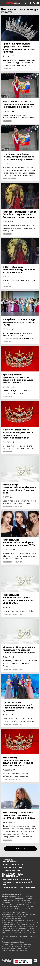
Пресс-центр (8, 868)
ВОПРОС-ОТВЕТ (9, 179)
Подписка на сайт (11, 879)
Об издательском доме (13, 865)
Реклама (19, 868)
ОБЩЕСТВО (7, 68)
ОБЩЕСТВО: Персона (12, 779)
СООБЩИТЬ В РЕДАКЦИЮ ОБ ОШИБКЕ (18, 887)
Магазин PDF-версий (11, 871)
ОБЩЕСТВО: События (12, 507)
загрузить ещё (20, 848)
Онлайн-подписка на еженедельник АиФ (12, 875)
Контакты (26, 879)
